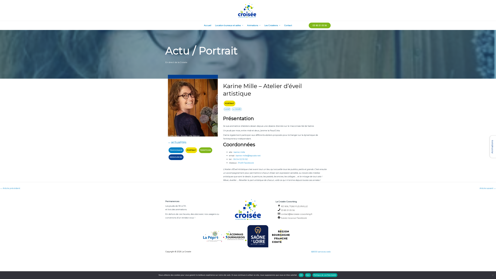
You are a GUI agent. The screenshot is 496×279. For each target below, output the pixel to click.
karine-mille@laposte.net (248, 155)
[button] (320, 25)
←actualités (177, 142)
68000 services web (321, 251)
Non (308, 275)
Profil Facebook (246, 163)
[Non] (492, 275)
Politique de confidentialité (325, 275)
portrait (191, 150)
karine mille (239, 152)
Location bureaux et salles (228, 25)
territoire (205, 150)
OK (301, 275)
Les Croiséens (271, 25)
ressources (176, 157)
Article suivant (488, 188)
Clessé (227, 109)
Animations (252, 25)
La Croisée (237, 109)
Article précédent (10, 188)
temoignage (176, 150)
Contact (288, 25)
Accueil (207, 25)
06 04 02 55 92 (240, 159)
